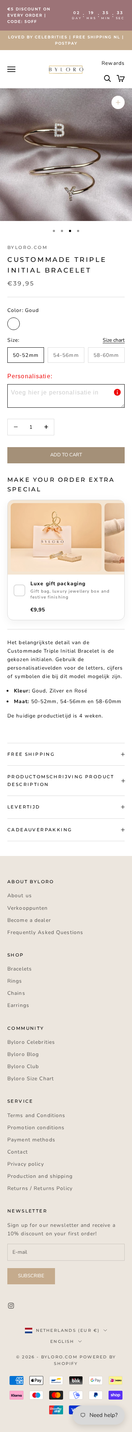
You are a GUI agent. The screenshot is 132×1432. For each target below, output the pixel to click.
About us (19, 895)
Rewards (113, 63)
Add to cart (66, 455)
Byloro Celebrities (31, 1042)
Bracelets (19, 968)
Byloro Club (23, 1066)
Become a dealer (29, 920)
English (62, 1341)
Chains (16, 993)
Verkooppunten (27, 908)
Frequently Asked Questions (45, 932)
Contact (17, 1151)
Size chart (114, 340)
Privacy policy (25, 1164)
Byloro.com (27, 247)
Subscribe (31, 1276)
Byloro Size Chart (30, 1078)
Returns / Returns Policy (40, 1188)
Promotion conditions (36, 1127)
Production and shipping (40, 1176)
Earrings (18, 1005)
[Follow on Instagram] (11, 1305)
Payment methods (31, 1139)
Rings (14, 981)
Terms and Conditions (36, 1115)
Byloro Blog (23, 1054)
